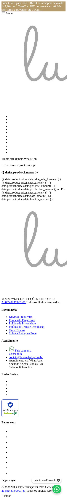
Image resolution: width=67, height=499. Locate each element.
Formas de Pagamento (22, 320)
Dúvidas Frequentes (20, 316)
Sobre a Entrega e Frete (22, 333)
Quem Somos (17, 330)
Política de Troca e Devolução (26, 326)
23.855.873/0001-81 (13, 302)
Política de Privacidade (22, 323)
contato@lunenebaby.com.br (26, 357)
